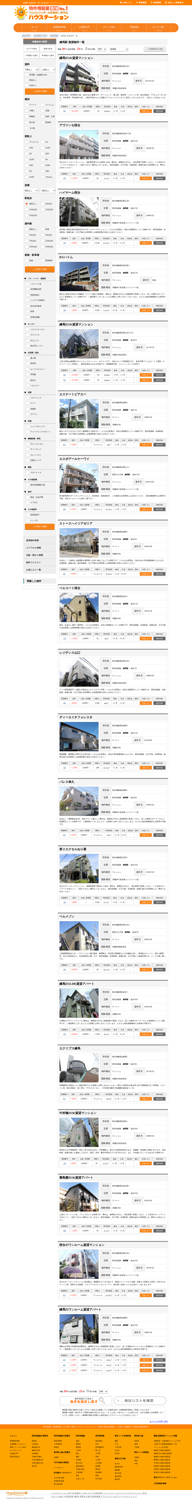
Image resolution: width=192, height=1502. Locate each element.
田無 (97, 1475)
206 (64, 1231)
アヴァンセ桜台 (69, 125)
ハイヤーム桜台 (69, 192)
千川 (116, 1444)
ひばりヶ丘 (80, 1479)
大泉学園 (79, 1472)
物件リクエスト (33, 562)
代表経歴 (98, 1493)
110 (64, 638)
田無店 (56, 1447)
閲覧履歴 (143, 2)
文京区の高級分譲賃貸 (162, 1463)
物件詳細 (159, 111)
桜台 (77, 1453)
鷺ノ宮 (97, 1450)
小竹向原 (118, 1447)
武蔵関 (97, 1466)
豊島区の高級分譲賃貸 (162, 1460)
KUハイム (66, 257)
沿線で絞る (48, 49)
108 (64, 509)
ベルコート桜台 (69, 588)
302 (64, 1295)
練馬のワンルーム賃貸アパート (80, 1309)
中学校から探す (48, 55)
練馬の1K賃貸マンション (76, 58)
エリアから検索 (33, 547)
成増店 (56, 1457)
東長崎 (78, 1447)
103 (64, 768)
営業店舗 (134, 28)
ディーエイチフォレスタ (75, 717)
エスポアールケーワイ (74, 458)
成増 (136, 1444)
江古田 (78, 1450)
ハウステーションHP (61, 1493)
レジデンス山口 (69, 652)
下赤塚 (136, 1447)
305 (64, 310)
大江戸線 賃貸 (59, 1478)
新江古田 (118, 1473)
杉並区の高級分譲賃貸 (162, 1472)
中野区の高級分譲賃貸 (162, 1469)
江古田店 (35, 1444)
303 (64, 243)
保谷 (77, 1475)
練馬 (77, 1456)
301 (64, 111)
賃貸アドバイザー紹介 (18, 1447)
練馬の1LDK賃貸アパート (76, 983)
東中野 (117, 1479)
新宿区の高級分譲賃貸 (162, 1466)
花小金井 (98, 1479)
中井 (97, 1444)
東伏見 (97, 1469)
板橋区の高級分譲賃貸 (162, 1456)
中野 (136, 1464)
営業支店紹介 (15, 1456)
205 (64, 1163)
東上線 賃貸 (58, 1484)
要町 (116, 1441)
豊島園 (117, 1470)
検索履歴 (157, 2)
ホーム (34, 28)
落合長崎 (118, 1476)
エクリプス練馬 (69, 1048)
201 (64, 970)
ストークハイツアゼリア (75, 523)
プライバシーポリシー (112, 1496)
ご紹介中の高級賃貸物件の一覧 (165, 1444)
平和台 (117, 1453)
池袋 (77, 1441)
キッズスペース (15, 1450)
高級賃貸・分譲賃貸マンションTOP (167, 1441)
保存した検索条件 (176, 2)
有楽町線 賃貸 (59, 1481)
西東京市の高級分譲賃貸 (163, 1453)
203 (64, 178)
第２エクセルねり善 (72, 849)
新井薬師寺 (99, 1447)
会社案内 (76, 1493)
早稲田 (136, 1457)
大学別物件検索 (160, 1483)
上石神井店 (58, 1444)
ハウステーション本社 (136, 1493)
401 (64, 703)
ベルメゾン (66, 916)
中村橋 (78, 1460)
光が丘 (117, 1464)
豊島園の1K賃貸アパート (76, 1177)
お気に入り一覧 (33, 570)
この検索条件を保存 (155, 49)
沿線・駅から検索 (34, 555)
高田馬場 (98, 1441)
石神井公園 (80, 1469)
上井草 (97, 1460)
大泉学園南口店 (37, 1460)
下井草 (97, 1453)
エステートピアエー (72, 394)
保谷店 (34, 1466)
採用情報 (69, 1496)
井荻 (97, 1456)
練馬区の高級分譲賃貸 (162, 1450)
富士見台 (79, 1463)
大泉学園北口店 (37, 1463)
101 (64, 574)
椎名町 (78, 1444)
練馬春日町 (119, 1467)
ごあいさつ (87, 1493)
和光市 (136, 1441)
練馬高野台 (80, 1466)
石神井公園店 (37, 1456)
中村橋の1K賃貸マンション (77, 1113)
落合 (136, 1460)
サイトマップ (130, 1496)
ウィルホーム (59, 1467)
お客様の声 (84, 28)
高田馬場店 (58, 1441)
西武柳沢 (98, 1472)
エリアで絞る (31, 49)
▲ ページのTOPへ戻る (159, 1421)
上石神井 (98, 1463)
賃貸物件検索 (59, 28)
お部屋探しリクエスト (18, 1444)
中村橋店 (35, 1453)
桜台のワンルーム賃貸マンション (81, 1244)
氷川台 (117, 1450)
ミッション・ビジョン (114, 1493)
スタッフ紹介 (109, 28)
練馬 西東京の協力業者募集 (88, 1496)
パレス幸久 (66, 781)
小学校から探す (31, 55)
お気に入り (146, 111)
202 (64, 445)
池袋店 (34, 1441)
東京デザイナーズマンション (165, 1477)
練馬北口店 (36, 1450)
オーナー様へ (159, 28)
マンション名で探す (161, 1447)
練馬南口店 (36, 1447)
